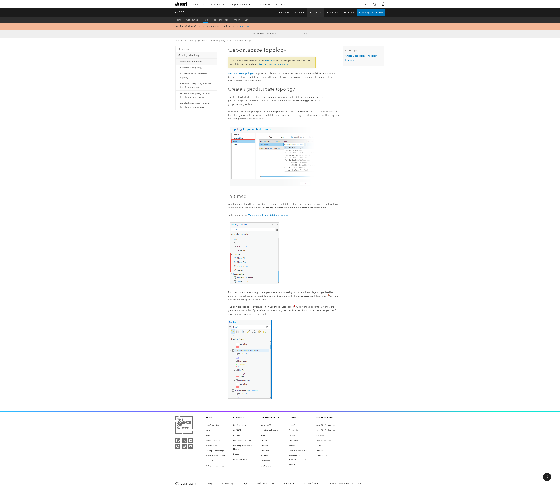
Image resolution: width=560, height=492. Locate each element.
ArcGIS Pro (180, 12)
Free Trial (349, 12)
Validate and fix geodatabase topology (193, 76)
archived (269, 60)
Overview (284, 12)
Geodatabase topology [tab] (190, 61)
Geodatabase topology (240, 40)
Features (299, 12)
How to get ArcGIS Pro (371, 12)
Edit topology (219, 40)
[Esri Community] (177, 446)
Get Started (192, 19)
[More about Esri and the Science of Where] (184, 426)
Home (178, 19)
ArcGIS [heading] (209, 417)
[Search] (367, 4)
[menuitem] (217, 425)
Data (185, 40)
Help (205, 19)
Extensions (332, 12)
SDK (247, 19)
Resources (315, 12)
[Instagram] (184, 446)
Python (236, 19)
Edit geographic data (200, 40)
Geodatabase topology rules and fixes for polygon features (195, 95)
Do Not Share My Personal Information (347, 483)
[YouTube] (190, 446)
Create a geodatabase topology (361, 55)
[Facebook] (177, 440)
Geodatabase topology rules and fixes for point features (195, 86)
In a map (349, 60)
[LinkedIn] (190, 440)
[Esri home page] (181, 4)
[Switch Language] (375, 4)
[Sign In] (383, 4)
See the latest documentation (274, 64)
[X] (184, 440)
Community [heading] (238, 417)
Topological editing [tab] (189, 55)
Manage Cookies (311, 483)
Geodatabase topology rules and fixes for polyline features (195, 105)
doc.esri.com (242, 26)
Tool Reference (220, 19)
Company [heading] (293, 417)
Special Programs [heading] (325, 417)
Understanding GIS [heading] (270, 417)
